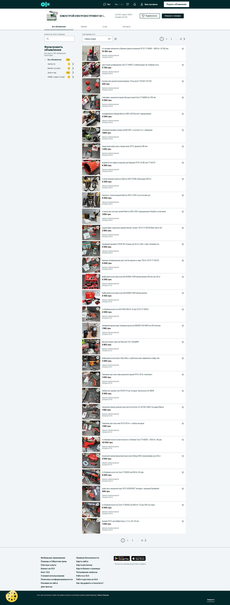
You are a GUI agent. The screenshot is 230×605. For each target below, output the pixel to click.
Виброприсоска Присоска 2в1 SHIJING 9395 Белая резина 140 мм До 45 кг (131, 277)
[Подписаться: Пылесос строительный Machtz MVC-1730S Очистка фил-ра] (183, 195)
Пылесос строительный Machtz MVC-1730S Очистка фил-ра (126, 195)
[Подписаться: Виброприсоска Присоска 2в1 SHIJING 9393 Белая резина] (183, 293)
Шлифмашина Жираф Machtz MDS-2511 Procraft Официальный (126, 114)
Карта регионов (84, 565)
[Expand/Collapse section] (73, 64)
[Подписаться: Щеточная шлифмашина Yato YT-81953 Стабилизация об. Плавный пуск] (183, 65)
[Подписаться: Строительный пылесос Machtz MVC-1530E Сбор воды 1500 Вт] (183, 179)
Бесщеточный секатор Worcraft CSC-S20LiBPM (120, 342)
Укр (116, 4)
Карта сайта (82, 561)
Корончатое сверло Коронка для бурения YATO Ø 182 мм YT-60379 (128, 163)
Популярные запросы (86, 572)
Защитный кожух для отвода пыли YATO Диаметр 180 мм (125, 146)
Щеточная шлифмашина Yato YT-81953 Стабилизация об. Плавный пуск (130, 65)
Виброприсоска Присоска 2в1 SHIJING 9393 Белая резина (124, 293)
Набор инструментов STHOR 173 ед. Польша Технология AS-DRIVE (128, 391)
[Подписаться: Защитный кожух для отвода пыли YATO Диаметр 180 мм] (183, 147)
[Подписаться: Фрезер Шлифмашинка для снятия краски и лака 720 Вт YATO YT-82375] (183, 261)
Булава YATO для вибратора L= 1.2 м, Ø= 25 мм (120, 521)
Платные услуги (48, 565)
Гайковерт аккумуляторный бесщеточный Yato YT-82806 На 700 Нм (129, 97)
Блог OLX (45, 572)
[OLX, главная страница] (45, 4)
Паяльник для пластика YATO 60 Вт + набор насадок (123, 423)
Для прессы (46, 586)
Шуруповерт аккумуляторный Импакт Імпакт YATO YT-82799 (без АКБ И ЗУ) (132, 228)
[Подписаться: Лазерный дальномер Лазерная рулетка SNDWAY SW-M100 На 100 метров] (183, 326)
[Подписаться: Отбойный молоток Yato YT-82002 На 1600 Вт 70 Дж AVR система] (183, 505)
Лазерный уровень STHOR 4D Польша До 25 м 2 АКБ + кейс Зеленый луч (130, 244)
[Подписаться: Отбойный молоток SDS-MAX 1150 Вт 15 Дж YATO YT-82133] (183, 309)
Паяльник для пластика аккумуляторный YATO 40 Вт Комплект (127, 374)
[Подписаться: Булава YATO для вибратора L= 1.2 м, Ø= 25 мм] (183, 521)
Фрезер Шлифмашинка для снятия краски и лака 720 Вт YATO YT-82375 (130, 260)
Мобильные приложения (53, 558)
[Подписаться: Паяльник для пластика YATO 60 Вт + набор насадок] (183, 424)
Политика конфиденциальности (57, 579)
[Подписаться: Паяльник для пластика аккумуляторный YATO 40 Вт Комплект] (183, 375)
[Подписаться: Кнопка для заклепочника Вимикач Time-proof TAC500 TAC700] (183, 81)
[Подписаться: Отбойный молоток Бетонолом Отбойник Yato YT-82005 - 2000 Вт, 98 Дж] (183, 440)
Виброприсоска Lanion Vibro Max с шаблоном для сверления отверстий (130, 358)
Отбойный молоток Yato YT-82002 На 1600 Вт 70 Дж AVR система (128, 505)
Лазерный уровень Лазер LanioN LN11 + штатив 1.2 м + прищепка (127, 130)
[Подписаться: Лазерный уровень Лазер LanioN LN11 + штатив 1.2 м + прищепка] (183, 130)
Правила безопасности (87, 558)
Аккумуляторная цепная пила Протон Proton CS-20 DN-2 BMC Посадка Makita (133, 407)
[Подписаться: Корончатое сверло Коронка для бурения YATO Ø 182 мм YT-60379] (183, 163)
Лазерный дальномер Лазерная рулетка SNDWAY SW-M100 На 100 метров (131, 325)
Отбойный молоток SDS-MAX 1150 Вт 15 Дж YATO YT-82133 (125, 309)
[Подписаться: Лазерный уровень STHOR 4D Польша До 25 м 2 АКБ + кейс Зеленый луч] (183, 244)
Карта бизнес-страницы (88, 568)
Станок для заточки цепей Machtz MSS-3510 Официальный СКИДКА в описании (134, 211)
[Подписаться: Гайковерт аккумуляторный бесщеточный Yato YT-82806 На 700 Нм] (183, 98)
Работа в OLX (82, 576)
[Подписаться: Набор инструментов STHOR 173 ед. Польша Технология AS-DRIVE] (183, 391)
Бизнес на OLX (48, 568)
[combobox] (94, 39)
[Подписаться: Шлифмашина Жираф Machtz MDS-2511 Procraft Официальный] (183, 114)
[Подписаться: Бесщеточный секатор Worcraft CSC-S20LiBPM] (183, 342)
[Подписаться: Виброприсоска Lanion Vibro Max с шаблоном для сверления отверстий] (183, 358)
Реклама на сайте (49, 583)
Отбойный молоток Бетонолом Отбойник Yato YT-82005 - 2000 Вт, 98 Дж (132, 440)
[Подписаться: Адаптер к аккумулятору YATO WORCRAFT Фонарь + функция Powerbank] (183, 489)
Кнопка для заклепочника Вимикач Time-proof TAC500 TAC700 (127, 81)
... (176, 39)
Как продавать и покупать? (90, 583)
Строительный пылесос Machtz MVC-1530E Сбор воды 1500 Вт (126, 179)
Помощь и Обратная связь (54, 561)
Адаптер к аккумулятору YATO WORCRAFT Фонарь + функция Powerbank (130, 488)
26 (181, 39)
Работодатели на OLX (87, 579)
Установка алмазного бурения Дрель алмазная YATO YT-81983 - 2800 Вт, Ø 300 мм (135, 48)
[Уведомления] (134, 4)
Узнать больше (103, 595)
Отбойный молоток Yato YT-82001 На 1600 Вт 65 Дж (123, 472)
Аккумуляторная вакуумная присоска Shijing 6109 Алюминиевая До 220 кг (131, 456)
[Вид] (115, 39)
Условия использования (52, 576)
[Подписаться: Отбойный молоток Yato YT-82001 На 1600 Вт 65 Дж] (183, 472)
